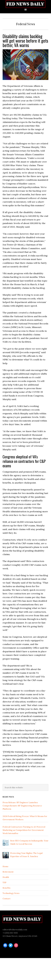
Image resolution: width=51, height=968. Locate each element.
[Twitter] (10, 945)
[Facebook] (5, 945)
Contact (6, 898)
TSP (4, 882)
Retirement (8, 872)
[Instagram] (16, 945)
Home (5, 866)
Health (6, 877)
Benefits (6, 888)
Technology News (11, 893)
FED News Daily (25, 4)
